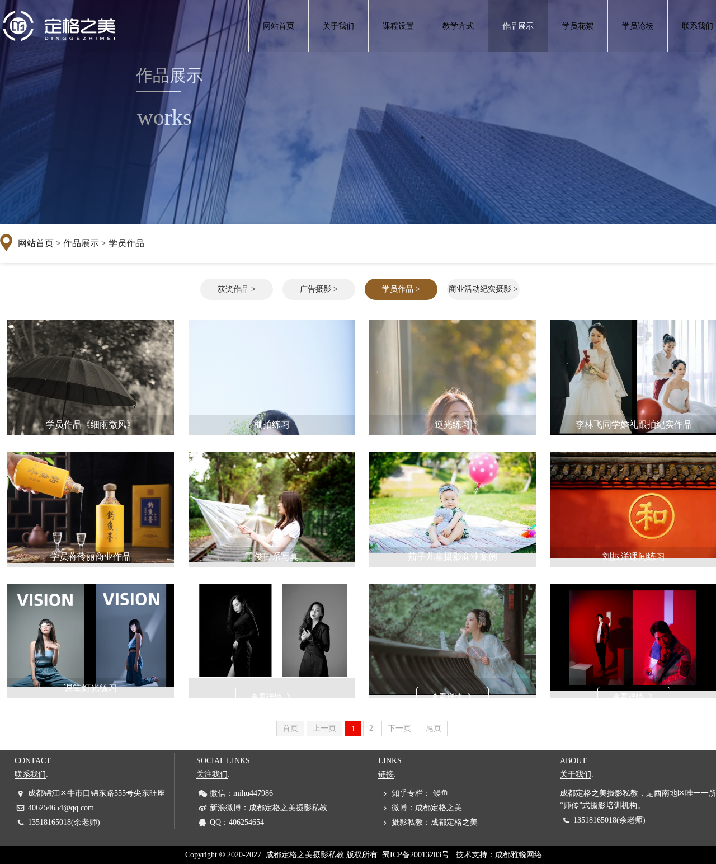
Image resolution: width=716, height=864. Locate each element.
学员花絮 (577, 26)
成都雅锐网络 (518, 855)
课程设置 (398, 26)
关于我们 (338, 26)
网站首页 (278, 26)
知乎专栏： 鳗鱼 (420, 793)
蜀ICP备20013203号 (415, 855)
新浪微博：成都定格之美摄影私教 (268, 808)
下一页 (399, 728)
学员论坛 (637, 26)
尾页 (433, 728)
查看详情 (267, 697)
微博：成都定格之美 (427, 808)
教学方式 (458, 26)
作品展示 (518, 26)
